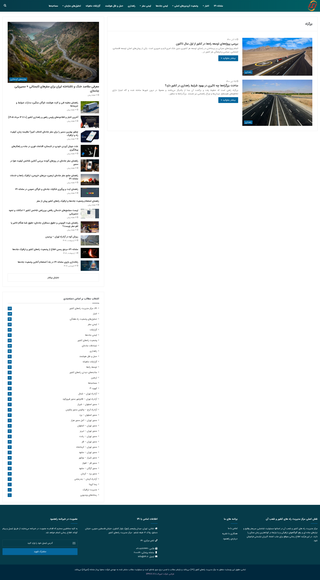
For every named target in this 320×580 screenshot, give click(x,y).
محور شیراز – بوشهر (88, 458)
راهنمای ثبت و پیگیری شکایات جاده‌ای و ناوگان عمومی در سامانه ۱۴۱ (46, 189)
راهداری (131, 6)
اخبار (207, 6)
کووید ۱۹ (93, 388)
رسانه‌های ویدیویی (88, 495)
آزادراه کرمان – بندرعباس (85, 479)
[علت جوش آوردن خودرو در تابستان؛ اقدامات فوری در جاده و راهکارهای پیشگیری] (90, 151)
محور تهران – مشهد (88, 452)
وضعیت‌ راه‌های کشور (87, 340)
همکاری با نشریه (230, 533)
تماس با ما (233, 528)
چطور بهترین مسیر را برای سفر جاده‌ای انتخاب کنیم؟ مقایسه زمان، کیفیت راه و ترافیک (44, 133)
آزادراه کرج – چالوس (81, 410)
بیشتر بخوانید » (228, 58)
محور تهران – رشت (88, 436)
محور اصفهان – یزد (88, 415)
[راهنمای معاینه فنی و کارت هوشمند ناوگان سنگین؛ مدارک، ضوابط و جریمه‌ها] (90, 107)
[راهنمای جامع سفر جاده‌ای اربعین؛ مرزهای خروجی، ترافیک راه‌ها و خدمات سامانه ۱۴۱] (90, 180)
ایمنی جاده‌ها (162, 6)
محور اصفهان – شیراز (87, 404)
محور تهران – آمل (84, 420)
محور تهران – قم (89, 442)
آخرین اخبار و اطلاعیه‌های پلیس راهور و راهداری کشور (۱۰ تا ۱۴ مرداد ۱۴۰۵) (43, 117)
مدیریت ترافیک (90, 490)
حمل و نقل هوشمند (114, 6)
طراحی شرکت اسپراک (165, 574)
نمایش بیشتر (53, 277)
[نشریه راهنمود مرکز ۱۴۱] (313, 6)
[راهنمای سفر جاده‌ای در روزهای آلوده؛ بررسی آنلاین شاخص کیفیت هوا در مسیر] (90, 165)
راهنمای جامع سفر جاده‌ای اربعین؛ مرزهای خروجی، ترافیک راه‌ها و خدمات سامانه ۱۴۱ (44, 177)
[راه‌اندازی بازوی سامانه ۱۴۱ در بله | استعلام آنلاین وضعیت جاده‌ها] (90, 265)
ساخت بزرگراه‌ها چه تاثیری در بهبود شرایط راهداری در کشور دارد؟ (201, 85)
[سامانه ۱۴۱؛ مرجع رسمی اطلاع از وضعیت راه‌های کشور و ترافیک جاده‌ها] (90, 253)
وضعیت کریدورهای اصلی (186, 6)
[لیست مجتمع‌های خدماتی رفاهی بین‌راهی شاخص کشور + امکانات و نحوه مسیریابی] (90, 213)
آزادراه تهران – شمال (87, 394)
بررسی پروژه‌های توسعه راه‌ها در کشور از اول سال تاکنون (207, 44)
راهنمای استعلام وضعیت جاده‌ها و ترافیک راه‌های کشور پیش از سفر (68, 201)
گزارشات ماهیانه (93, 6)
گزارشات (93, 330)
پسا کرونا (93, 484)
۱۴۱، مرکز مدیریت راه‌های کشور (83, 308)
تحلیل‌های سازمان (72, 6)
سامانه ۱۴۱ (218, 6)
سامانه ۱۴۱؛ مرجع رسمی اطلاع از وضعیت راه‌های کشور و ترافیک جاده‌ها (45, 249)
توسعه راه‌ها (91, 367)
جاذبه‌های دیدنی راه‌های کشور (83, 372)
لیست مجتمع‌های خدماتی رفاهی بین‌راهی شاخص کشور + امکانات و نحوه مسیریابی (43, 212)
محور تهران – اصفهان (87, 426)
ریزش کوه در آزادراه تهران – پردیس (61, 236)
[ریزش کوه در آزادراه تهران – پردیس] (90, 240)
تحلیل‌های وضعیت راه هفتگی (83, 319)
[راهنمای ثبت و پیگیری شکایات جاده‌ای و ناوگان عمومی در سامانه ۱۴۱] (90, 192)
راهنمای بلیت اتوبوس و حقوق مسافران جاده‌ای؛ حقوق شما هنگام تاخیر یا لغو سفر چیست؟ (44, 224)
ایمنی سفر (146, 6)
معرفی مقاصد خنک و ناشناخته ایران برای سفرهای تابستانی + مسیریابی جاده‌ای (56, 88)
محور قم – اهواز (89, 463)
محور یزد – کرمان (89, 474)
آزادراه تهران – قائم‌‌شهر (80, 399)
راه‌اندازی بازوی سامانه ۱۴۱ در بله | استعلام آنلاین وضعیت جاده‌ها (48, 262)
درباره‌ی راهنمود (230, 538)
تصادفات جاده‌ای (89, 346)
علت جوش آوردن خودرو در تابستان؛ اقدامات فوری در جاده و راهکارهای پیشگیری (45, 148)
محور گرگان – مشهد (88, 468)
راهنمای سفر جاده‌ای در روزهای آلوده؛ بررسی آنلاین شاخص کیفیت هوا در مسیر (44, 162)
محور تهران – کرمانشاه (86, 447)
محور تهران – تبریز (88, 431)
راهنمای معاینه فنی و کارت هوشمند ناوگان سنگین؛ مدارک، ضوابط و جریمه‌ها (47, 104)
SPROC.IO (150, 574)
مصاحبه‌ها (53, 6)
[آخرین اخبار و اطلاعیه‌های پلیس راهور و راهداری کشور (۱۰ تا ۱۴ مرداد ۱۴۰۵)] (90, 122)
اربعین (94, 378)
